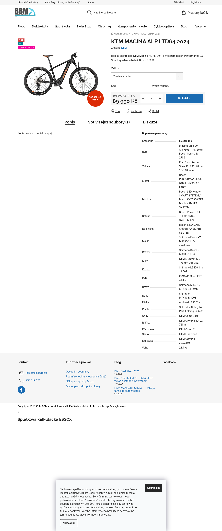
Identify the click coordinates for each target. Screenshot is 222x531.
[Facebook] (21, 390)
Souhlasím (153, 487)
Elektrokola (186, 141)
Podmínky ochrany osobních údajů (62, 2)
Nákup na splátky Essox (80, 381)
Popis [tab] (70, 122)
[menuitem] (21, 26)
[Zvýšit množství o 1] (159, 98)
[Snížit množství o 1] (143, 98)
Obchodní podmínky (28, 2)
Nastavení (69, 523)
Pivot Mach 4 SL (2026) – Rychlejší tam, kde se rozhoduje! (134, 389)
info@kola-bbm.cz (36, 372)
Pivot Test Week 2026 (126, 371)
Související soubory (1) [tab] (109, 122)
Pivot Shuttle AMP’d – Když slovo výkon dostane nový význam (133, 380)
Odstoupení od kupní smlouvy (83, 386)
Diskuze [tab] (150, 122)
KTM (124, 47)
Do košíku (184, 98)
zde (108, 514)
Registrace (195, 2)
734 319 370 (33, 380)
